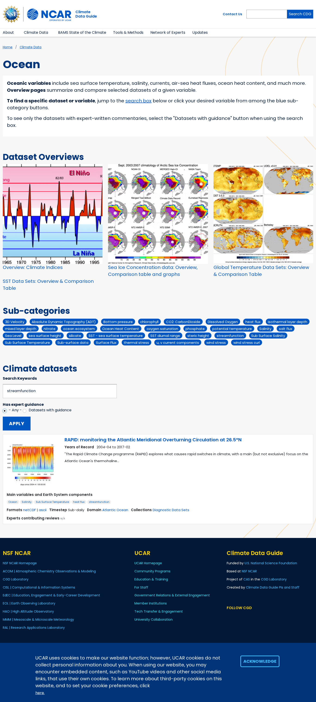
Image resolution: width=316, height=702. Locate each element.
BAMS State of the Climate (82, 32)
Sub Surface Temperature (52, 502)
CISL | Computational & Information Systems (39, 587)
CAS (246, 579)
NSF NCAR (249, 571)
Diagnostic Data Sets (171, 509)
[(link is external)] (234, 616)
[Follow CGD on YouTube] (249, 616)
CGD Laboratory (15, 579)
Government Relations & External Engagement (172, 595)
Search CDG (300, 14)
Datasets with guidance (50, 410)
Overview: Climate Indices (33, 267)
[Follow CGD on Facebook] (241, 616)
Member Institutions (150, 603)
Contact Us (232, 14)
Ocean (12, 502)
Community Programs (152, 571)
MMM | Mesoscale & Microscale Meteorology (38, 619)
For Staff (141, 587)
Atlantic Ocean (115, 509)
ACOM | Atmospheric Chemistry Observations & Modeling (49, 571)
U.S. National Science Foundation (271, 563)
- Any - (15, 410)
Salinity (26, 502)
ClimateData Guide (86, 14)
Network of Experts (167, 32)
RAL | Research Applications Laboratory (34, 627)
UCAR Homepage (148, 563)
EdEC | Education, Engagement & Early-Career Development (51, 595)
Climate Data (36, 32)
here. (40, 693)
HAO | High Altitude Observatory (28, 611)
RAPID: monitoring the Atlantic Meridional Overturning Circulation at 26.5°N (153, 439)
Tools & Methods (128, 32)
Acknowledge (259, 661)
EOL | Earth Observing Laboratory (29, 603)
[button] (16, 32)
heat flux (78, 502)
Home (7, 47)
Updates (200, 32)
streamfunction (99, 502)
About (8, 32)
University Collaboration (153, 619)
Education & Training (151, 579)
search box (138, 101)
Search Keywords (20, 378)
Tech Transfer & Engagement (158, 611)
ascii (42, 509)
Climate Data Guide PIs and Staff (272, 587)
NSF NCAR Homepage (20, 563)
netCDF (29, 509)
